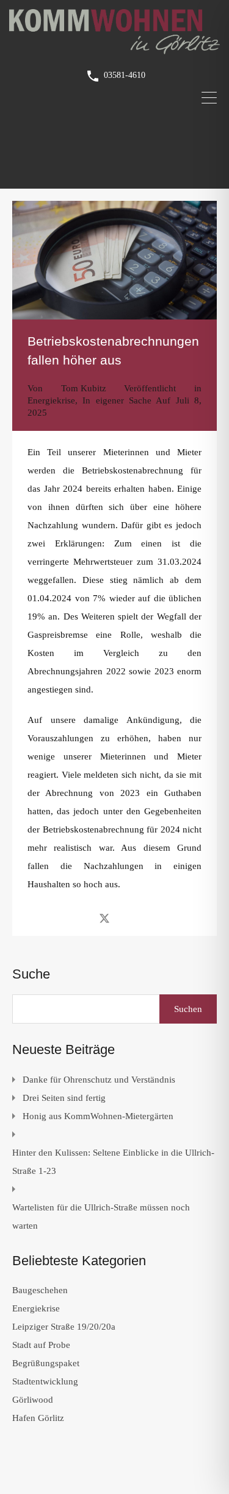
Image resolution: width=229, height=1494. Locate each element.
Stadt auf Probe (41, 1345)
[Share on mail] (126, 918)
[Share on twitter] (104, 918)
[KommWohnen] (114, 49)
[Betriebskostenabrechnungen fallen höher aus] (114, 260)
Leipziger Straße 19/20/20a (63, 1327)
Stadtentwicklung (45, 1381)
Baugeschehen (40, 1290)
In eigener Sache (116, 400)
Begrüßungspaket (45, 1363)
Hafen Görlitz (38, 1418)
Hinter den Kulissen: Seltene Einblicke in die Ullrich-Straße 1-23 (113, 1162)
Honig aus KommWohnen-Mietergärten (98, 1116)
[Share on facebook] (83, 918)
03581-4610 (124, 75)
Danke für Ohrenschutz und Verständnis (99, 1079)
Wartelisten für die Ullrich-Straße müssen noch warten (101, 1216)
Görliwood (32, 1400)
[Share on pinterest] (147, 918)
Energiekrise (51, 400)
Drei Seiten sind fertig (64, 1098)
